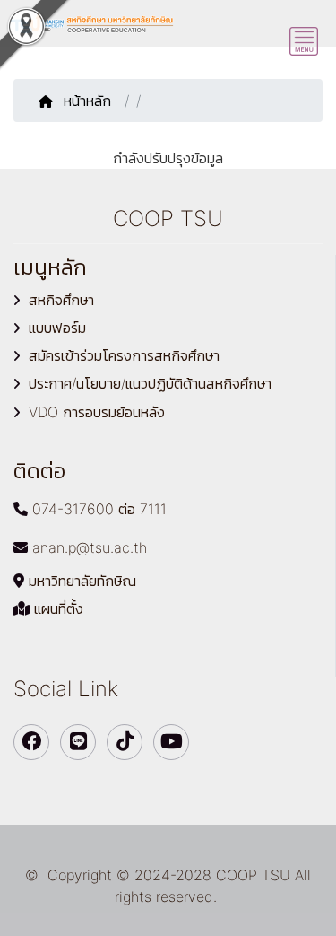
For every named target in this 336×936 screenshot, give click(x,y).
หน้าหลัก (90, 100)
